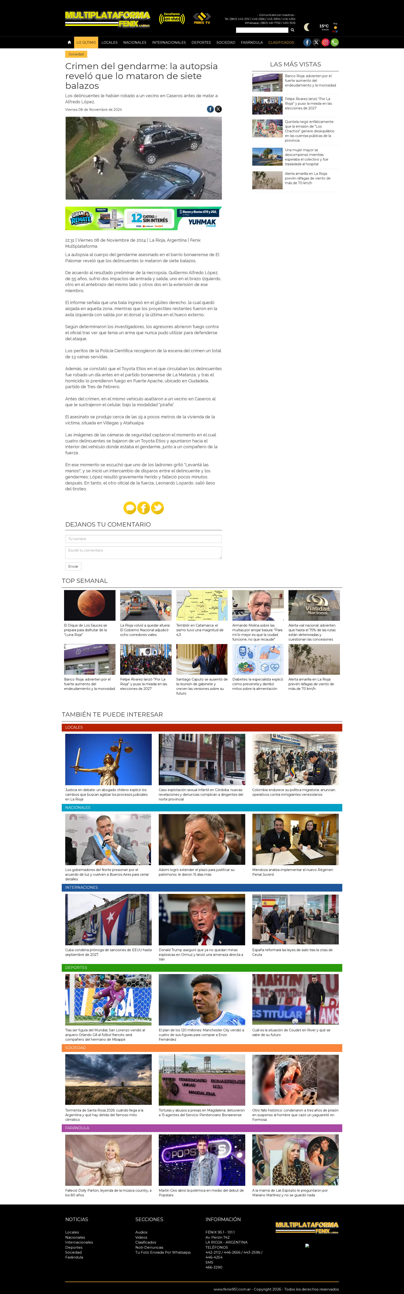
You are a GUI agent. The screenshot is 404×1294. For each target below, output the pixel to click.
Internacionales (169, 42)
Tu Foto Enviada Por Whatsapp (163, 1252)
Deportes (201, 42)
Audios (141, 1232)
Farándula (252, 42)
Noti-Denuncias (149, 1247)
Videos (141, 1237)
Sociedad (225, 42)
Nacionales (134, 42)
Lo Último (86, 42)
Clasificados (281, 42)
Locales (109, 42)
